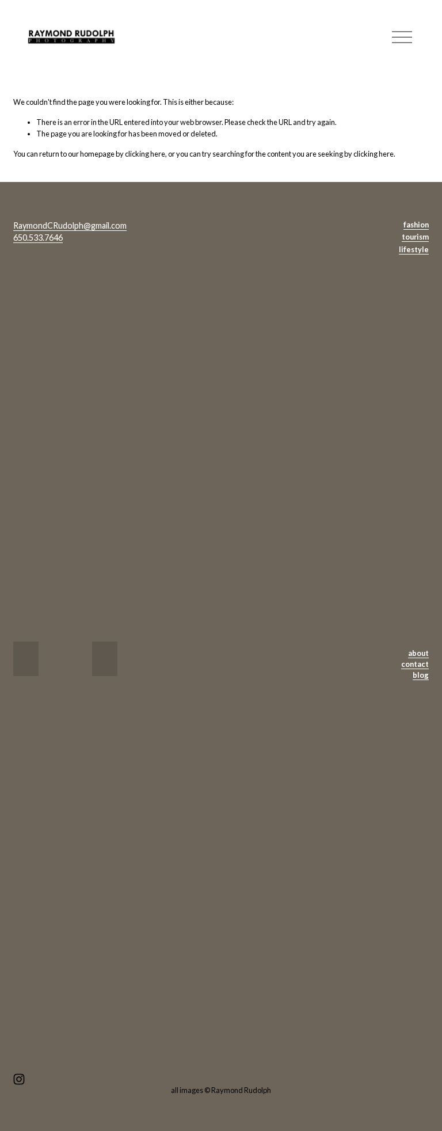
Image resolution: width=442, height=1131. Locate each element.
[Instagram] (19, 1079)
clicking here (145, 153)
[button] (26, 659)
